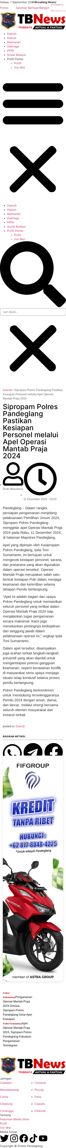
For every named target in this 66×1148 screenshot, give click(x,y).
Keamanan (14, 42)
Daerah (12, 33)
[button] (33, 136)
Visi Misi (19, 67)
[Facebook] (23, 1138)
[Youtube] (43, 1138)
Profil (17, 63)
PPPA (10, 50)
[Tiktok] (33, 1138)
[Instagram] (14, 1138)
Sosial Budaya (16, 55)
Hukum (11, 38)
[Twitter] (4, 1138)
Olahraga (13, 46)
